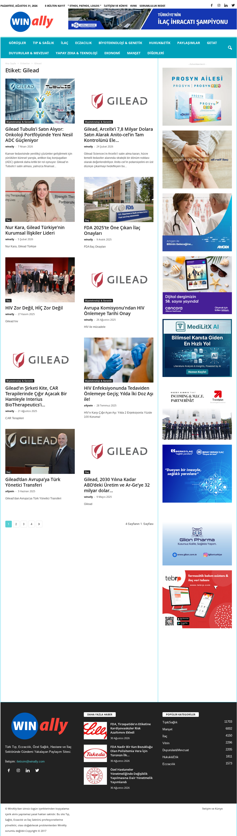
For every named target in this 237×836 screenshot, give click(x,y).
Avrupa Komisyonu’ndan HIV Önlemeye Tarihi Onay (114, 310)
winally (9, 146)
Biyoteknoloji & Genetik (120, 43)
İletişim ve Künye (116, 5)
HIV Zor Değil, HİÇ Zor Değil (34, 308)
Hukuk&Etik (159, 43)
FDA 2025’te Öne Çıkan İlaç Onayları (112, 230)
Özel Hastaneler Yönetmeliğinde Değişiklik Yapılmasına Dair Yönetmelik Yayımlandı (131, 775)
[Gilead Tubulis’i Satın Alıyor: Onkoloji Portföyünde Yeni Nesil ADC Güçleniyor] (40, 101)
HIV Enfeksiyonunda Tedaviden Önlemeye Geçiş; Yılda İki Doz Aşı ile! (118, 393)
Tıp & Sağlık (43, 43)
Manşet (133, 53)
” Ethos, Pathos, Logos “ (84, 5)
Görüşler (17, 43)
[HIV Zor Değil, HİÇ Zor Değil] (40, 279)
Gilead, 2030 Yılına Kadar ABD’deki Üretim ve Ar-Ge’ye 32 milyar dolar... (117, 485)
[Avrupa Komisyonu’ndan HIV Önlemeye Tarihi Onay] (118, 279)
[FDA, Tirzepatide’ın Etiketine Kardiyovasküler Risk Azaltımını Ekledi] (95, 730)
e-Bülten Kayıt (55, 5)
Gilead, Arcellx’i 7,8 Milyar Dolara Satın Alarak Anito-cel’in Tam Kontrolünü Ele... (118, 134)
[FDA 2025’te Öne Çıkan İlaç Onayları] (118, 199)
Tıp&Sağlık (170, 722)
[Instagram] (219, 5)
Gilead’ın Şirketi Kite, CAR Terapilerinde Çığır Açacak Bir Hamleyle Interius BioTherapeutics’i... (36, 396)
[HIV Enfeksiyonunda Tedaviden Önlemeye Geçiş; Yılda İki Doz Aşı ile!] (118, 360)
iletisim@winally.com (31, 761)
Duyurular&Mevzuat (175, 750)
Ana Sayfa (10, 63)
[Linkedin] (226, 5)
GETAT (212, 43)
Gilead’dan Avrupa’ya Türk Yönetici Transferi (32, 482)
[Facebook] (212, 5)
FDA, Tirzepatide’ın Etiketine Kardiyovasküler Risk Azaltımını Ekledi (130, 728)
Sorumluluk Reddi (152, 5)
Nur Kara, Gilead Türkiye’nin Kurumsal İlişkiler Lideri (35, 230)
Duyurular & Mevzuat (29, 53)
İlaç (64, 43)
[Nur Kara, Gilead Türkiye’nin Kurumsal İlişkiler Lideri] (40, 199)
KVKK (133, 5)
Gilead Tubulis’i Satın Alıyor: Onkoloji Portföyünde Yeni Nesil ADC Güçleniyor (39, 134)
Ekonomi (112, 53)
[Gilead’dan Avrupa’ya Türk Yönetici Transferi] (40, 451)
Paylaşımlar (188, 43)
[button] (230, 48)
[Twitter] (233, 5)
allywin (88, 405)
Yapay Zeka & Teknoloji (76, 53)
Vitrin (165, 743)
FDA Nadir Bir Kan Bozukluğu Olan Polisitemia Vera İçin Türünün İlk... (131, 751)
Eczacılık (83, 43)
